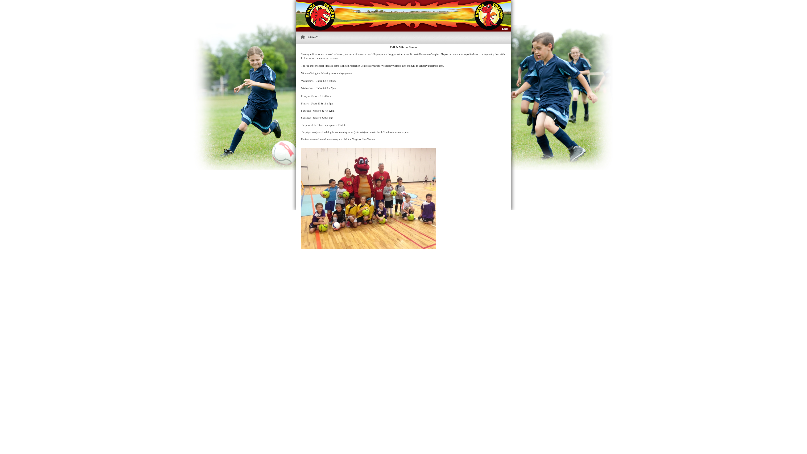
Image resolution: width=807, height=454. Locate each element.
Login (505, 28)
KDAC (312, 36)
